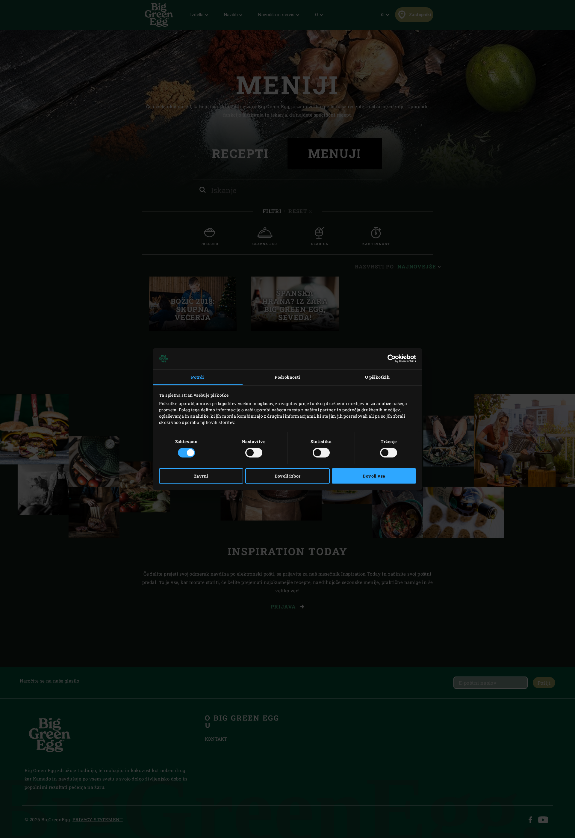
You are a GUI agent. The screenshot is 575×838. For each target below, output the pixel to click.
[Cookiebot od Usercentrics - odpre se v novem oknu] (390, 358)
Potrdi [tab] (197, 377)
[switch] (253, 452)
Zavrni (201, 476)
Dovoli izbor (288, 476)
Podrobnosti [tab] (287, 377)
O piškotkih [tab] (377, 377)
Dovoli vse (374, 476)
